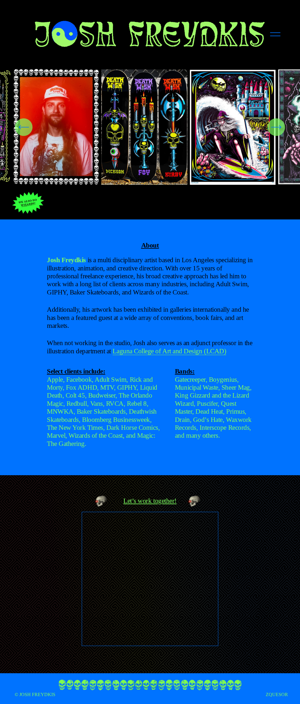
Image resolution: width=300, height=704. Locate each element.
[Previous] (24, 127)
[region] (150, 127)
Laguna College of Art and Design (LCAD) (169, 351)
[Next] (276, 127)
